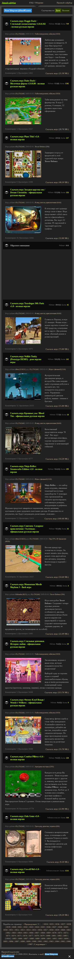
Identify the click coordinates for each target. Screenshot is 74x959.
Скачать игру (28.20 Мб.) (57, 915)
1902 (45, 941)
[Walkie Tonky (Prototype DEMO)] (23, 399)
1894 (66, 939)
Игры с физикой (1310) (57, 369)
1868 (43, 933)
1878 (36, 936)
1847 (54, 927)
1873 (8, 936)
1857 (45, 930)
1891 (49, 939)
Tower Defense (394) (42, 147)
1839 (8, 927)
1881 (54, 936)
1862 (8, 933)
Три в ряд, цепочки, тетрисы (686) (47, 826)
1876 (25, 936)
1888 (31, 939)
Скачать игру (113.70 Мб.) (57, 692)
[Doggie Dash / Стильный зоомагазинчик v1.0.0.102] (23, 64)
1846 (48, 927)
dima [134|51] (20, 369)
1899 (28, 941)
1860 (63, 930)
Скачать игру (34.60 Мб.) (57, 577)
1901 (40, 941)
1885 (14, 939)
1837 (63, 924)
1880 (48, 936)
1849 (66, 927)
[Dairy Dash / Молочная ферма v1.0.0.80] (23, 124)
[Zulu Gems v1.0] (23, 856)
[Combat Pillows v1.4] (23, 797)
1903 (51, 941)
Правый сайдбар (64, 3)
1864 (20, 933)
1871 (60, 933)
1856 (40, 930)
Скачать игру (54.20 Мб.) (57, 459)
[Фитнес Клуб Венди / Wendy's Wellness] (23, 743)
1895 (5, 941)
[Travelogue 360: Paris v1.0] (23, 344)
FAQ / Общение (36, 3)
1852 (17, 930)
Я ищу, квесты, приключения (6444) (48, 202)
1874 (13, 936)
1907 (30, 944)
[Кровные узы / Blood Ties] (23, 453)
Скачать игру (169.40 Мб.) (57, 519)
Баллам (65, 11)
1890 (43, 939)
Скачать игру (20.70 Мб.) (57, 129)
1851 (11, 930)
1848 (60, 927)
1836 (57, 924)
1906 (68, 941)
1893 (60, 939)
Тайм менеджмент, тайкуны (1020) (47, 34)
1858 (51, 930)
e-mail (40, 954)
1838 (69, 924)
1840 (14, 927)
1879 (42, 936)
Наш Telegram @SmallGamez (18, 11)
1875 (19, 936)
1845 (43, 927)
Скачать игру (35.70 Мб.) (57, 749)
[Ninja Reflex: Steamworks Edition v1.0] (23, 502)
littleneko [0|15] (21, 594)
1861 (68, 930)
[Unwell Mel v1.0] (23, 909)
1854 (28, 930)
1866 (31, 933)
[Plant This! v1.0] (23, 177)
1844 (37, 927)
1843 (31, 927)
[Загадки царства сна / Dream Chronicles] (23, 233)
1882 (59, 936)
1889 (37, 939)
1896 (11, 941)
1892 (54, 939)
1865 (25, 933)
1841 (20, 927)
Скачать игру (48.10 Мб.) (57, 182)
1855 (34, 930)
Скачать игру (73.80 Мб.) (57, 349)
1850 (5, 930)
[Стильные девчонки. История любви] (23, 682)
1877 (31, 936)
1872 (66, 933)
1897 (17, 941)
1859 (57, 930)
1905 (63, 941)
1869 (48, 933)
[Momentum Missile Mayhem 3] (23, 625)
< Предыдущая (30, 924)
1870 (54, 933)
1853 (22, 930)
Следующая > (40, 944)
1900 (34, 941)
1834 (46, 924)
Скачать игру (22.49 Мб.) (57, 634)
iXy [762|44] (19, 34)
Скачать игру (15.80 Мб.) (57, 406)
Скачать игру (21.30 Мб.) (57, 73)
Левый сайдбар (9, 3)
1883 (65, 936)
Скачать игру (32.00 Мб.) (57, 238)
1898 (22, 941)
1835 (51, 924)
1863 (14, 933)
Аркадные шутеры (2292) (44, 767)
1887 (26, 939)
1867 (37, 933)
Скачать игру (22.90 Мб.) (57, 809)
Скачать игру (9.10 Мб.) (58, 862)
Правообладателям (10, 952)
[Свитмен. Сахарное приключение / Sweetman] (23, 572)
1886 (20, 939)
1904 (57, 941)
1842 (25, 927)
